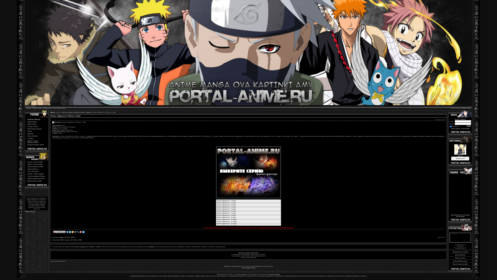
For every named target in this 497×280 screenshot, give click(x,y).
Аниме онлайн (37, 108)
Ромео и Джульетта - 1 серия (226, 200)
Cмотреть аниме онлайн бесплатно (73, 112)
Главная (28, 108)
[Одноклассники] (72, 232)
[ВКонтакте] (67, 232)
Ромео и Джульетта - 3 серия (226, 205)
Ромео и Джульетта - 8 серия (226, 215)
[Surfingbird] (83, 232)
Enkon (73, 237)
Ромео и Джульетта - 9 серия (226, 217)
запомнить (455, 126)
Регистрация (57, 108)
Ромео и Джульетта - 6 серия (226, 211)
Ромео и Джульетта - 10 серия (227, 219)
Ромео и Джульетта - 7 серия (226, 213)
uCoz (34, 106)
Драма (89, 112)
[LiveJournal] (78, 232)
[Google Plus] (80, 232)
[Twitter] (70, 232)
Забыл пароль (455, 128)
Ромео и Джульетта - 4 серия (226, 207)
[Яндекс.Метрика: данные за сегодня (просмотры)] (30, 212)
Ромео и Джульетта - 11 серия (226, 221)
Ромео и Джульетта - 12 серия (227, 223)
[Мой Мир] (75, 232)
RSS (469, 108)
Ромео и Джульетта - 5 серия (226, 209)
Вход (63, 108)
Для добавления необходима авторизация (460, 215)
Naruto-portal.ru (275, 274)
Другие (460, 156)
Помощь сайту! (47, 108)
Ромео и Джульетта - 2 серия (226, 203)
